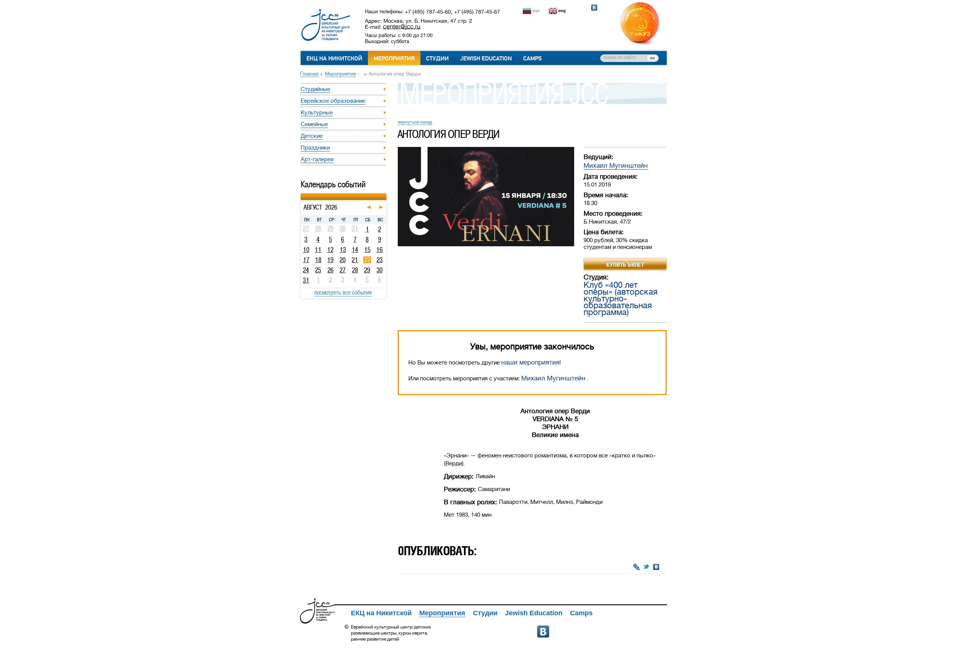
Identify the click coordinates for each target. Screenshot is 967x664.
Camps (532, 58)
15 (367, 249)
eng (562, 10)
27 (343, 270)
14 (355, 249)
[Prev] (302, 194)
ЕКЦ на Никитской (334, 58)
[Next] (385, 194)
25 (318, 270)
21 (355, 259)
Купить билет (625, 264)
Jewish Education (486, 58)
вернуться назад (415, 122)
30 (380, 270)
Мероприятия (394, 58)
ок (652, 57)
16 (379, 249)
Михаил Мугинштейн (616, 165)
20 (343, 259)
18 (318, 259)
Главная (309, 74)
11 (318, 249)
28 (355, 270)
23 (380, 259)
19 (330, 259)
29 (367, 270)
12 (330, 249)
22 (367, 259)
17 (306, 259)
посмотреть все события (343, 292)
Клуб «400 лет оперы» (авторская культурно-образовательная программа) (621, 298)
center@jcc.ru (401, 26)
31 (306, 280)
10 (306, 249)
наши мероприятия (530, 362)
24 (306, 270)
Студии (437, 58)
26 (330, 270)
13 (343, 249)
